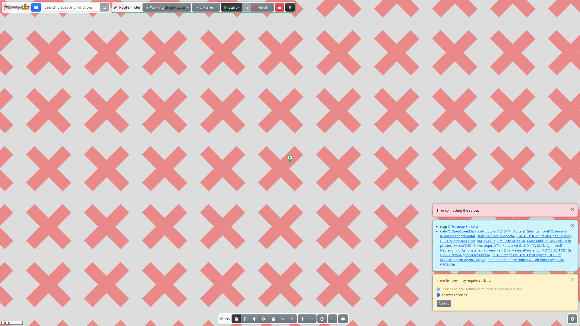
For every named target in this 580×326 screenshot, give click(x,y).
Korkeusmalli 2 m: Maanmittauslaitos (511, 250)
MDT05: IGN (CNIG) (556, 250)
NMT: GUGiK (486, 241)
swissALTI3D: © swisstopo (472, 245)
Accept (444, 303)
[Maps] (292, 318)
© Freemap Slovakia (463, 226)
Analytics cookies (454, 295)
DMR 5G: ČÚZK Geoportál (496, 236)
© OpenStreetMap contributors (471, 231)
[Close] (572, 209)
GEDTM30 (447, 264)
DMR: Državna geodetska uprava (465, 255)
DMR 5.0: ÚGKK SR (511, 241)
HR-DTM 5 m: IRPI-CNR (457, 241)
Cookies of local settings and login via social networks (482, 289)
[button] (290, 159)
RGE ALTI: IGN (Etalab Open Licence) (544, 236)
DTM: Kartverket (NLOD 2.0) (514, 245)
